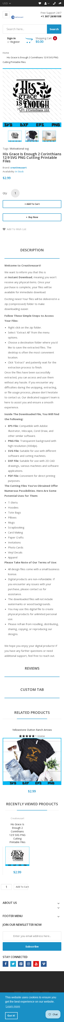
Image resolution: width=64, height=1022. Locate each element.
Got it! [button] (11, 1015)
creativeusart (18, 167)
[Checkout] (60, 3)
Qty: (5, 193)
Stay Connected (15, 957)
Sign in (11, 38)
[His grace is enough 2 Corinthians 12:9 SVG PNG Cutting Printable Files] (15, 135)
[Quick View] (46, 763)
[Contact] (54, 3)
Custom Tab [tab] (32, 689)
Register (15, 41)
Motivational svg (19, 148)
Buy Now (33, 217)
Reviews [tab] (32, 668)
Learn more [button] (13, 1006)
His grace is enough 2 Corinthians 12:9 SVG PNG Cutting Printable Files (17, 833)
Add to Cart (33, 204)
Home (6, 52)
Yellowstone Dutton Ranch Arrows (32, 729)
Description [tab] (32, 250)
